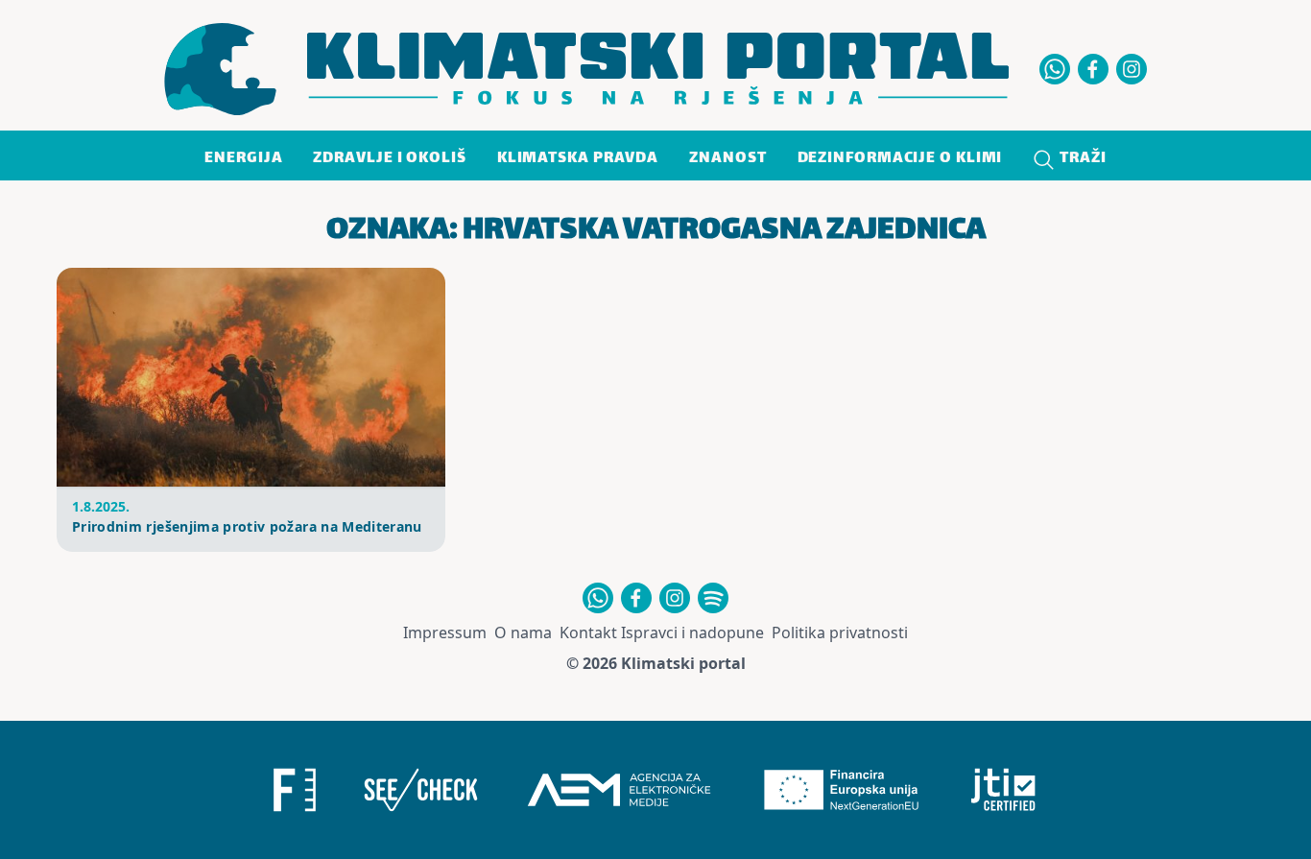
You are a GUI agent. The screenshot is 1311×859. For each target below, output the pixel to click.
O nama (523, 632)
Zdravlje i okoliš (389, 159)
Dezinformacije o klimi (900, 159)
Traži (1081, 159)
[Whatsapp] (1054, 69)
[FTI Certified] (1003, 790)
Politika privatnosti (840, 632)
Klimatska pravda (577, 159)
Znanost (727, 159)
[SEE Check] (420, 790)
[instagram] (1131, 69)
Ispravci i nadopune (692, 632)
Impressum (445, 632)
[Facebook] (1093, 69)
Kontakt (588, 632)
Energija (243, 159)
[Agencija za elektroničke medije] (619, 790)
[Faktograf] (295, 790)
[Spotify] (713, 598)
